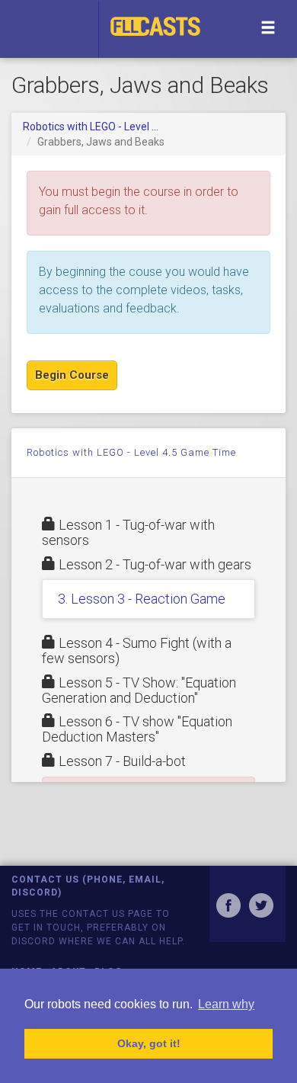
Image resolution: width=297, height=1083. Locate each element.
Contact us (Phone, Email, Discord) (87, 886)
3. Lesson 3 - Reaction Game (141, 599)
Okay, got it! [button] (148, 1043)
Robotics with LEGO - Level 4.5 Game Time (131, 452)
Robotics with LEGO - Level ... (90, 126)
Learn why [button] (226, 1004)
